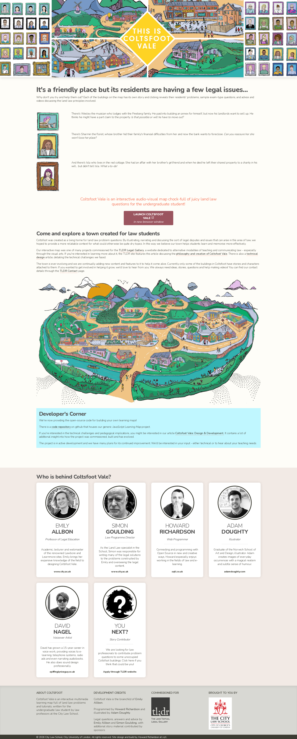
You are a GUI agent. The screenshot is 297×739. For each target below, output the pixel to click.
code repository (61, 427)
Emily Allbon (102, 723)
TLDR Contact (68, 271)
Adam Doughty (120, 713)
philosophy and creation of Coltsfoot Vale (201, 254)
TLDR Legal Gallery (131, 250)
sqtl (164, 737)
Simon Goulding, (126, 723)
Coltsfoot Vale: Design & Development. (199, 433)
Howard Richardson (127, 709)
